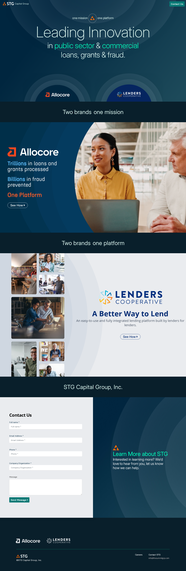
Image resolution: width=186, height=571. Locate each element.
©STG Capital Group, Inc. (29, 560)
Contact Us (177, 4)
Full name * (14, 422)
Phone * (12, 449)
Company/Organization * (20, 463)
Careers (138, 554)
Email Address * (16, 436)
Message (13, 477)
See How (17, 205)
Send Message (19, 500)
